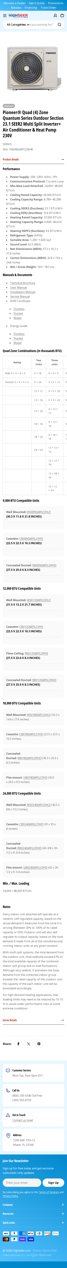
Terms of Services (49, 1192)
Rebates (16, 8)
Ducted (18, 313)
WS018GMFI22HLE (39, 715)
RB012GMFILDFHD (44, 680)
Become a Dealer (15, 3)
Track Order (48, 8)
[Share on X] (29, 1044)
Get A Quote (37, 3)
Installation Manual (22, 292)
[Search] (59, 25)
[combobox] (33, 24)
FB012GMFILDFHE (36, 653)
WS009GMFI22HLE (39, 512)
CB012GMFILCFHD (31, 627)
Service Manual (20, 296)
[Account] (55, 16)
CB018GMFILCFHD (31, 734)
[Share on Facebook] (18, 1044)
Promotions (55, 3)
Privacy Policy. (10, 1196)
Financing (31, 8)
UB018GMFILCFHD (35, 777)
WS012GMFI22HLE (39, 600)
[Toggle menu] (5, 16)
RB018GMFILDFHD (30, 758)
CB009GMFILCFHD (31, 539)
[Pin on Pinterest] (39, 1044)
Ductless (19, 309)
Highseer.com (21, 1250)
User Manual (18, 287)
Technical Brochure (22, 283)
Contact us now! (22, 1120)
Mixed (17, 318)
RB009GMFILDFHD (44, 565)
